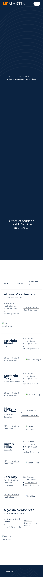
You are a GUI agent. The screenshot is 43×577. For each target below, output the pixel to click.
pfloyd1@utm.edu (31, 349)
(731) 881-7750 (12, 309)
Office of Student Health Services (31, 523)
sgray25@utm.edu (31, 384)
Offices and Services (23, 76)
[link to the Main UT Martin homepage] (14, 3)
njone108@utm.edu (12, 527)
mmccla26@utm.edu (30, 415)
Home (8, 76)
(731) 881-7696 (31, 482)
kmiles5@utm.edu (31, 452)
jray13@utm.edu (32, 485)
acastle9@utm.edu (12, 314)
